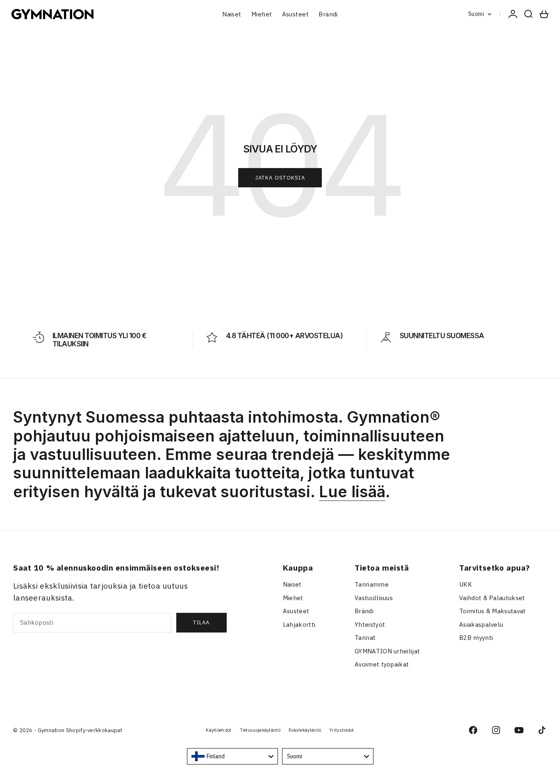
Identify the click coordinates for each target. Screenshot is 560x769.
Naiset (231, 14)
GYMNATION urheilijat (387, 651)
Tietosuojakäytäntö (260, 730)
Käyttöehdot (218, 730)
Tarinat (365, 638)
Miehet (261, 14)
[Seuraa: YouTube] (519, 730)
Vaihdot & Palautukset (492, 598)
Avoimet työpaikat (382, 664)
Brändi (328, 14)
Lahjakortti (299, 624)
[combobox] (232, 756)
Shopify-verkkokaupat (94, 730)
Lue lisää (352, 491)
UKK (465, 584)
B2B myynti (476, 638)
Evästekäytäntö (305, 730)
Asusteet (295, 14)
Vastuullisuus (374, 598)
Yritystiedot (341, 730)
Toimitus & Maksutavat (492, 611)
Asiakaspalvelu (481, 624)
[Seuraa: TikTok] (542, 730)
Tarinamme (372, 584)
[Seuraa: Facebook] (473, 730)
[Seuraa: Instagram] (496, 730)
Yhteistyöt (370, 624)
